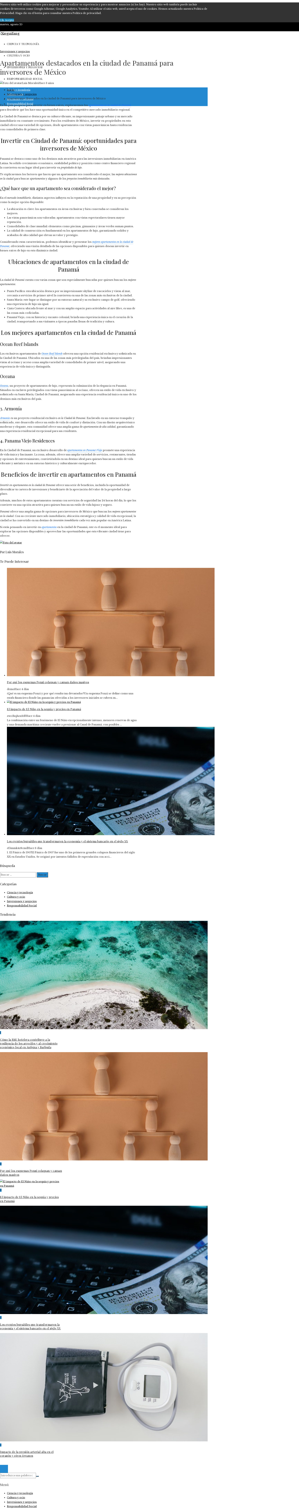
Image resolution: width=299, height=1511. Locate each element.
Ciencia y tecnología (20, 892)
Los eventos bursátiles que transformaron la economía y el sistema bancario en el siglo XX (67, 841)
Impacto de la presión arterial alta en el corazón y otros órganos (27, 1453)
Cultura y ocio (16, 896)
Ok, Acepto (7, 20)
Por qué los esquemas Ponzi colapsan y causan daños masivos (48, 682)
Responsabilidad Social (22, 905)
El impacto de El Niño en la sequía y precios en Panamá (44, 709)
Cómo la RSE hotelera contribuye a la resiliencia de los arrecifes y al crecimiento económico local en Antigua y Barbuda (29, 1043)
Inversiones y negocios (15, 51)
